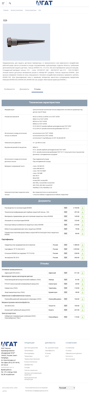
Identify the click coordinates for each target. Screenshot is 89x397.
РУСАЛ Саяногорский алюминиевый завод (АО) (22, 284)
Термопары (28, 356)
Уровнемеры (28, 350)
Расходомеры (29, 353)
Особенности (9, 89)
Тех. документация (51, 348)
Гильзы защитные (30, 10)
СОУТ (47, 356)
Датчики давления (31, 348)
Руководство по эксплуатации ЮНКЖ (18, 208)
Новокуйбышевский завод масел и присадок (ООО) (23, 299)
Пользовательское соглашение (36, 388)
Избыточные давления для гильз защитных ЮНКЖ (23, 229)
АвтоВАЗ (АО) (9, 306)
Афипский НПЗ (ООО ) (12, 273)
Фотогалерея (70, 359)
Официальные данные (74, 353)
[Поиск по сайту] (10, 3)
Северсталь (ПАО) (11, 288)
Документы (24, 89)
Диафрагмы (28, 364)
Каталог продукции (17, 10)
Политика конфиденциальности (36, 391)
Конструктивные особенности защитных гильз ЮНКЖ (24, 225)
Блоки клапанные (30, 362)
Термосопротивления (32, 359)
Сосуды (27, 367)
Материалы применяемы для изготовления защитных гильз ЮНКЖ (29, 216)
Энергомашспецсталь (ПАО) (15, 292)
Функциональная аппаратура (30, 378)
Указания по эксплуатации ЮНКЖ (17, 220)
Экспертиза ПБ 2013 (12, 257)
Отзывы (37, 89)
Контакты (69, 356)
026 (40, 10)
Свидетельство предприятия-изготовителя (20, 245)
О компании (70, 348)
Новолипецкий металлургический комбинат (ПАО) (23, 280)
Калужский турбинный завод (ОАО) (17, 310)
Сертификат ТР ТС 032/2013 (15, 249)
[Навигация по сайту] (3, 3)
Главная (5, 10)
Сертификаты (50, 350)
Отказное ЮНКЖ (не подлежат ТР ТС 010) (19, 253)
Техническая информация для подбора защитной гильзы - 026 (27, 212)
